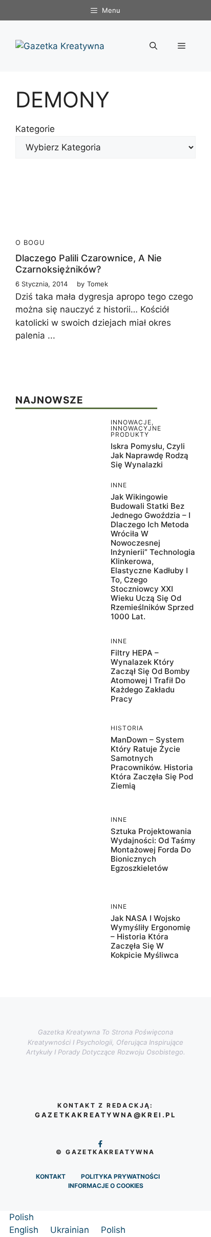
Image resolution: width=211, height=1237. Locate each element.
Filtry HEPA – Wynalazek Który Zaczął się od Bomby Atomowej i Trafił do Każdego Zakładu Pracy (150, 676)
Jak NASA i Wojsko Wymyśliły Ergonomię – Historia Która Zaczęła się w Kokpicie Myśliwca (151, 936)
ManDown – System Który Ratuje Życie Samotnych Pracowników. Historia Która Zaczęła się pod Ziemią (152, 763)
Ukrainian (71, 1230)
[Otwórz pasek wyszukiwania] (153, 46)
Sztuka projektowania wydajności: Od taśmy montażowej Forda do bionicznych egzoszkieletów (153, 849)
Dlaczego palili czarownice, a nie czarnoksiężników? (88, 264)
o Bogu (30, 242)
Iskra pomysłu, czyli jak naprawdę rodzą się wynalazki (149, 455)
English (25, 1230)
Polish (21, 1217)
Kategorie (35, 129)
